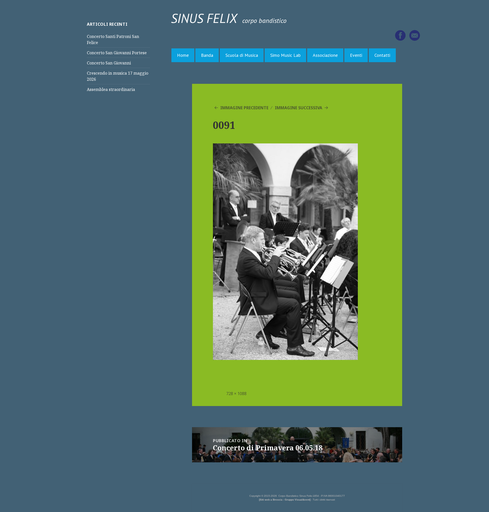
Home (183, 55)
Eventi (356, 55)
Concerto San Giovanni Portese (117, 53)
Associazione (325, 55)
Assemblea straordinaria (111, 89)
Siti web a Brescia (271, 499)
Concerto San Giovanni (109, 63)
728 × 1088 (236, 393)
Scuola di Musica (241, 55)
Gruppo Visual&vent (297, 499)
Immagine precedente (244, 108)
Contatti (382, 55)
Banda (207, 55)
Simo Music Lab (285, 55)
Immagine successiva (298, 108)
